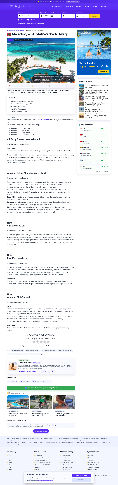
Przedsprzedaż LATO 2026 (42, 465)
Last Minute (32, 19)
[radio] (34, 342)
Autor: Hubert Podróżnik (39, 86)
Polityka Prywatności (94, 465)
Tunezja (11, 460)
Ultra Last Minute (66, 469)
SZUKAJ (94, 16)
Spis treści (12, 97)
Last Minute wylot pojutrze (42, 462)
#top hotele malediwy (36, 354)
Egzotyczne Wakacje (68, 467)
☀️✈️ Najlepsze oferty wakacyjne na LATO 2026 (51, 1)
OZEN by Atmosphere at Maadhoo (22, 101)
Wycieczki (38, 469)
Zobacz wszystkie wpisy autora (28, 371)
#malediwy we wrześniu (65, 350)
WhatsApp (26, 382)
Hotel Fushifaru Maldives (19, 109)
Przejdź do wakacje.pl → (72, 1)
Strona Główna (57, 6)
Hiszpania (11, 465)
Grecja (10, 462)
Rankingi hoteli (92, 469)
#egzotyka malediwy (17, 350)
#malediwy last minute (32, 350)
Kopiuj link (48, 381)
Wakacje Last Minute (41, 458)
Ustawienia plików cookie (45, 480)
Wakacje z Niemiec (93, 462)
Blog (94, 6)
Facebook (14, 382)
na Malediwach (43, 120)
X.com (37, 382)
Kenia (10, 469)
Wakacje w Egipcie (93, 467)
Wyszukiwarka (66, 455)
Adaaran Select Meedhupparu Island (22, 104)
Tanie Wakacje (66, 460)
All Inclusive (23, 19)
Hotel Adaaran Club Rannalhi (20, 112)
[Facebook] (42, 371)
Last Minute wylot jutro (41, 460)
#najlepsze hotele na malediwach (17, 354)
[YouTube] (52, 371)
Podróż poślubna (66, 458)
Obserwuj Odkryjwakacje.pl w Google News (42, 388)
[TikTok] (49, 371)
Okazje (78, 6)
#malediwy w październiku (48, 350)
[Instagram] (45, 371)
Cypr (10, 467)
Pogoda (103, 6)
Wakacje (69, 6)
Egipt (10, 455)
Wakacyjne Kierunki (67, 465)
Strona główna (11, 30)
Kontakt (90, 460)
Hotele (87, 6)
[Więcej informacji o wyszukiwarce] (43, 23)
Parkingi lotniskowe (67, 462)
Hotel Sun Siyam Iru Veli (18, 106)
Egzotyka (37, 467)
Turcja (10, 458)
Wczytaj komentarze (41, 431)
